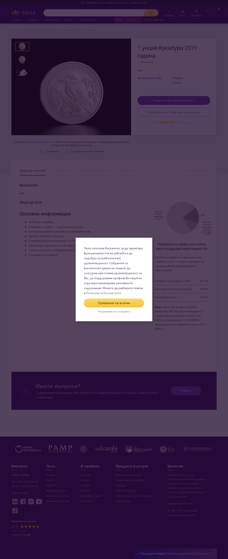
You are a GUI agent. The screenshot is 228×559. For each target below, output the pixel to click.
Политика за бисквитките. (103, 293)
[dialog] (114, 279)
